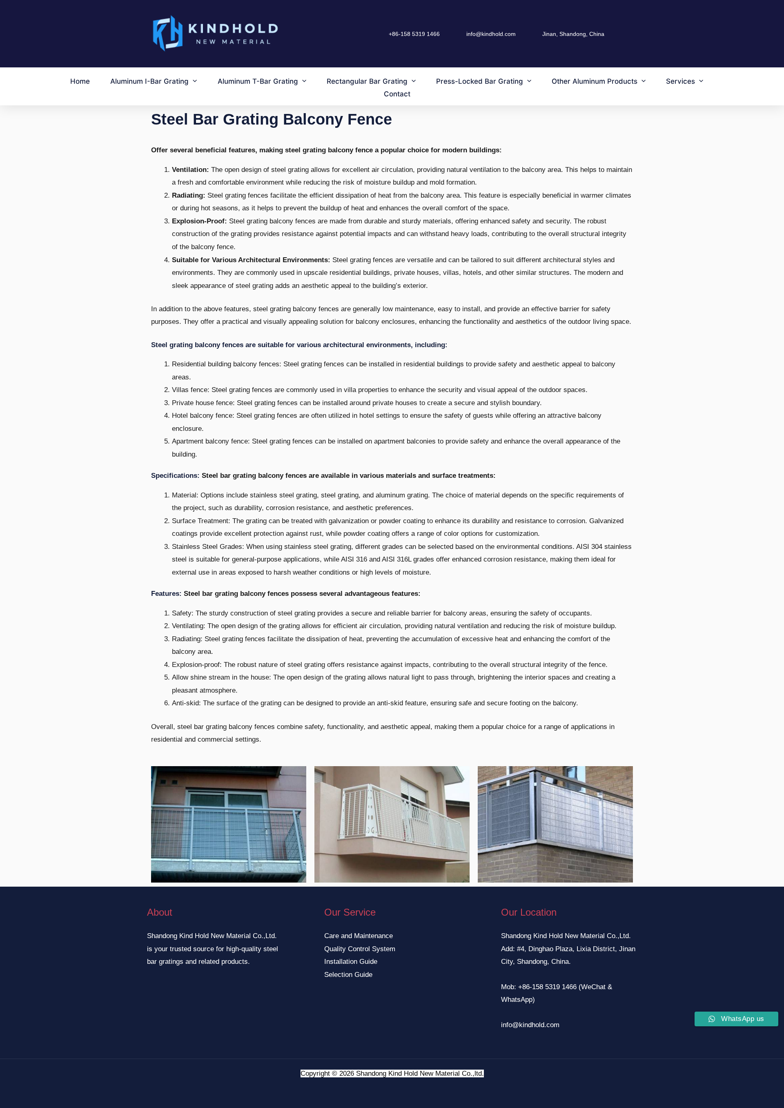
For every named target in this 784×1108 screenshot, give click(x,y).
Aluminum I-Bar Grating (149, 81)
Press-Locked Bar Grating (479, 81)
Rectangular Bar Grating (367, 81)
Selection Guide (348, 975)
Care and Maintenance (358, 936)
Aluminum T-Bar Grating (258, 81)
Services (680, 81)
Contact (397, 94)
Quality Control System (359, 949)
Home (80, 81)
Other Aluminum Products (594, 81)
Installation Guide (350, 961)
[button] (193, 81)
